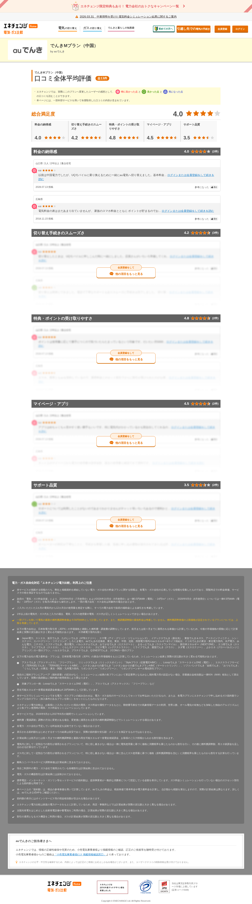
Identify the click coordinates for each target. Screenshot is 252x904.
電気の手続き (193, 28)
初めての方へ (166, 28)
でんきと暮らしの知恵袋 (121, 28)
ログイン (240, 29)
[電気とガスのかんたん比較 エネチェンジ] (23, 28)
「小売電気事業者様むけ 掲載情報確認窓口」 (80, 854)
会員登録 (222, 29)
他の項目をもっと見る (129, 273)
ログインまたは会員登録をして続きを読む (188, 210)
